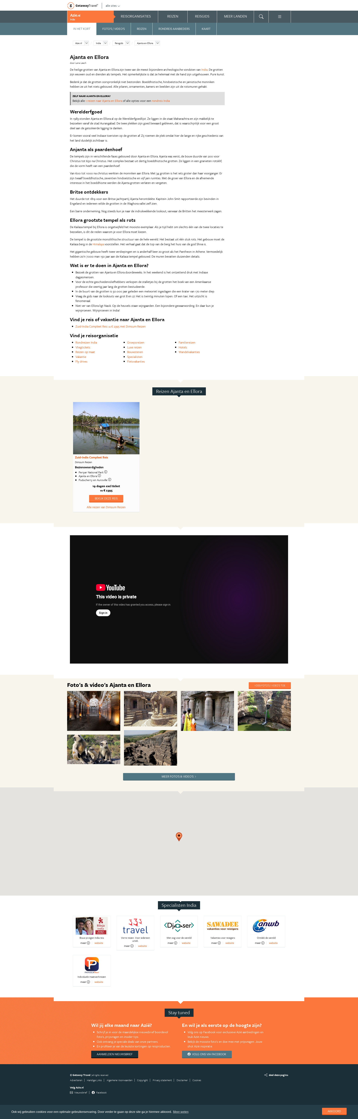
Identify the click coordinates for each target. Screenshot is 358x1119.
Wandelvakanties (189, 352)
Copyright (142, 1080)
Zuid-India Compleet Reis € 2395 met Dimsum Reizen (111, 326)
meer (83, 942)
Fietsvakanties (136, 361)
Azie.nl (78, 43)
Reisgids (119, 43)
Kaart (206, 28)
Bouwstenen (135, 352)
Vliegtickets (83, 347)
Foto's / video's (113, 28)
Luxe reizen (134, 347)
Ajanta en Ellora (145, 43)
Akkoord (334, 1111)
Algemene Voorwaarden (119, 1080)
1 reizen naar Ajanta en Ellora (104, 100)
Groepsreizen (135, 342)
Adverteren (76, 1080)
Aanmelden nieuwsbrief (115, 1054)
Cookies (196, 1080)
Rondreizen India (86, 342)
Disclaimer (182, 1080)
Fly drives (81, 361)
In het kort (81, 28)
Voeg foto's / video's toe (269, 685)
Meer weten (181, 1111)
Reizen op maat (85, 352)
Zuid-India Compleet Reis (91, 457)
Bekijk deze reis (106, 498)
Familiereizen (187, 342)
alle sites (111, 5)
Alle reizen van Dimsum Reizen (106, 507)
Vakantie (81, 357)
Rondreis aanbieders (174, 28)
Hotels (183, 347)
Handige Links (94, 1080)
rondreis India (161, 100)
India (98, 43)
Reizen (141, 28)
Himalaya (98, 244)
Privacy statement (162, 1080)
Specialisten (134, 357)
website (99, 942)
